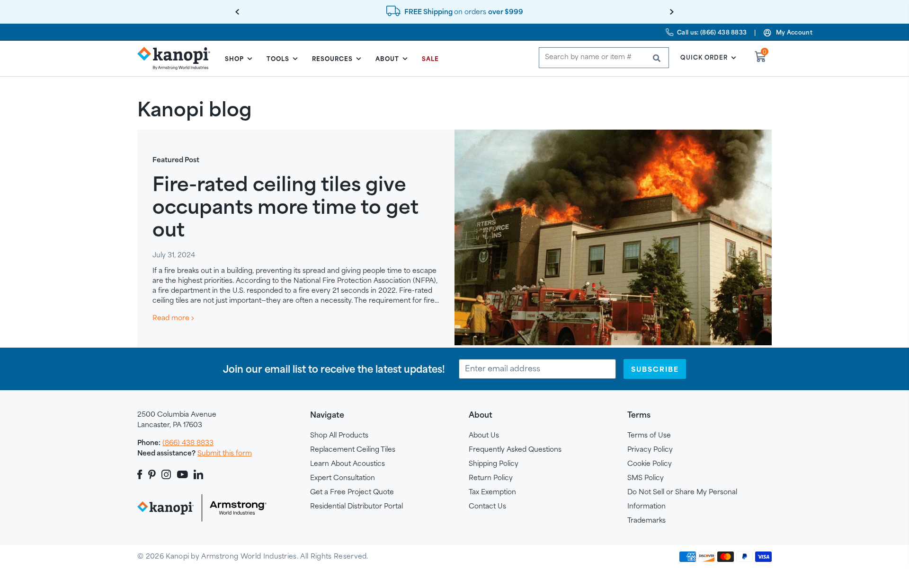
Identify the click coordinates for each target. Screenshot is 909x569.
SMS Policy (645, 477)
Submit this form (224, 452)
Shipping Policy (493, 463)
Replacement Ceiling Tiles (352, 449)
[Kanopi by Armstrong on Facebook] (141, 474)
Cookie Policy (649, 463)
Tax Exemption (492, 491)
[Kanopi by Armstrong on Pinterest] (152, 474)
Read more (171, 317)
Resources (332, 58)
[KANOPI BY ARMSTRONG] (177, 58)
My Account (794, 32)
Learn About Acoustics (347, 463)
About (387, 58)
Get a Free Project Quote (352, 491)
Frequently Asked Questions (515, 449)
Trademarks (646, 520)
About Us (484, 435)
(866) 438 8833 (188, 442)
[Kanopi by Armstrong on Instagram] (166, 474)
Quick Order (704, 57)
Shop (234, 58)
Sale (430, 58)
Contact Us (487, 505)
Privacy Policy (650, 449)
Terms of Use (649, 435)
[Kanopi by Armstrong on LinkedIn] (198, 474)
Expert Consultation (342, 477)
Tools (278, 58)
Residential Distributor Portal (356, 505)
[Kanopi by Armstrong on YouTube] (182, 474)
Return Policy (491, 477)
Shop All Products (339, 435)
